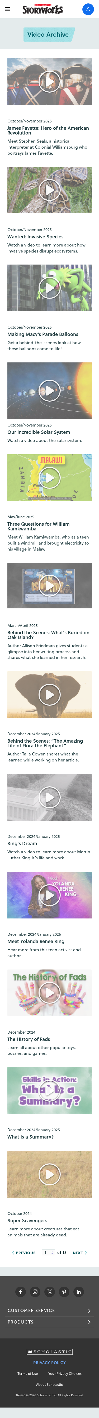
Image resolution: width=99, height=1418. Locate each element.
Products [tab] (21, 1322)
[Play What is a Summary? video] (49, 1090)
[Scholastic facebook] (20, 1292)
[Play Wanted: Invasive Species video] (49, 190)
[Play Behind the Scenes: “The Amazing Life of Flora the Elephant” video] (49, 694)
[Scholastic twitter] (49, 1292)
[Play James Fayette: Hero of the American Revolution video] (49, 81)
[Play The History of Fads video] (49, 993)
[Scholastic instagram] (35, 1292)
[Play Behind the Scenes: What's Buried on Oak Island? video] (49, 586)
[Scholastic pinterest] (64, 1292)
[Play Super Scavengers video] (49, 1174)
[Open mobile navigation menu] (7, 9)
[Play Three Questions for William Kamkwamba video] (49, 477)
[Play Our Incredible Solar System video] (49, 390)
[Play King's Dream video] (49, 797)
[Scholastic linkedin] (78, 1292)
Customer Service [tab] (31, 1310)
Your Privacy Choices (65, 1374)
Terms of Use (27, 1374)
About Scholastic (49, 1385)
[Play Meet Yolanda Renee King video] (49, 895)
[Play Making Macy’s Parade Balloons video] (49, 288)
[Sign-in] (88, 9)
